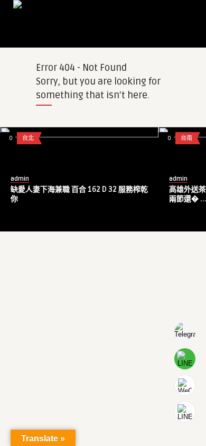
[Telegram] (184, 332)
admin (20, 178)
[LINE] (184, 358)
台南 (186, 138)
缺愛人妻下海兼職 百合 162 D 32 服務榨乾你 (79, 194)
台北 (28, 138)
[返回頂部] (184, 411)
